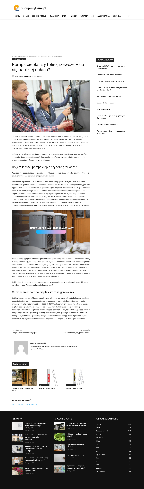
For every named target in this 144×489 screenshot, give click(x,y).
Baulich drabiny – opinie (47, 388)
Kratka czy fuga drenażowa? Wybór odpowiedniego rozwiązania (35, 426)
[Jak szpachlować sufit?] (59, 458)
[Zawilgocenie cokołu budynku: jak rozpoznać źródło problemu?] (17, 437)
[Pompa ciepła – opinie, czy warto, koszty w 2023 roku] (59, 426)
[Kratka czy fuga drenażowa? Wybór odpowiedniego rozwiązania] (17, 426)
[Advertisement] (72, 35)
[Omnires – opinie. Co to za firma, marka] (24, 377)
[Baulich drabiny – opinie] (51, 377)
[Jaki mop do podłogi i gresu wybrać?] (59, 437)
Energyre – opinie (103, 109)
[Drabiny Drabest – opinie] (78, 377)
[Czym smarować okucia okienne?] (59, 447)
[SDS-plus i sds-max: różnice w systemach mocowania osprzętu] (17, 449)
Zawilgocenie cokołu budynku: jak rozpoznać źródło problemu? (36, 437)
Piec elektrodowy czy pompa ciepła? (76, 333)
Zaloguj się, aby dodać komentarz (24, 404)
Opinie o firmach (21, 59)
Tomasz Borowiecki (25, 76)
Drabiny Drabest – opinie (74, 388)
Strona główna (16, 56)
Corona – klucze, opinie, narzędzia (109, 75)
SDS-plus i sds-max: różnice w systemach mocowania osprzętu (36, 448)
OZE (23, 56)
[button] (129, 16)
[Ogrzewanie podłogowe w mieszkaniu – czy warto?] (59, 469)
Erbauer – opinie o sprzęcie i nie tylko (110, 81)
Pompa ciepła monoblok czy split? (24, 333)
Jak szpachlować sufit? (75, 455)
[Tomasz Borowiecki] (13, 76)
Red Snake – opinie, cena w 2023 (109, 96)
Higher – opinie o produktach (107, 125)
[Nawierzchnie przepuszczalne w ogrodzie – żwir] (17, 471)
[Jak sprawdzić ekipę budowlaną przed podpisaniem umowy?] (17, 461)
